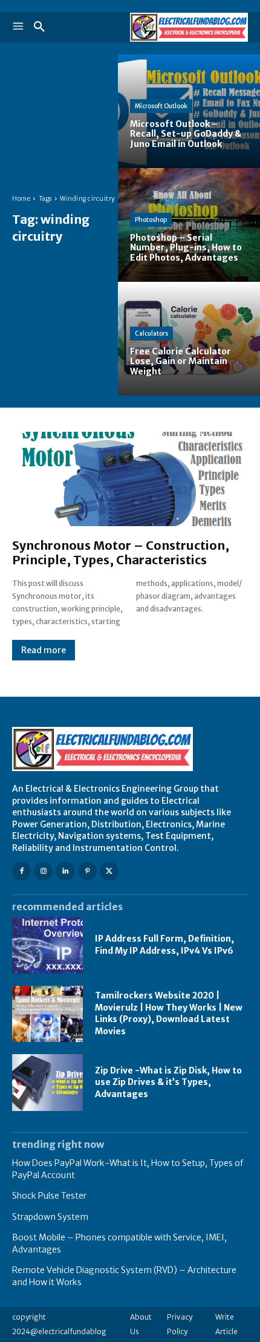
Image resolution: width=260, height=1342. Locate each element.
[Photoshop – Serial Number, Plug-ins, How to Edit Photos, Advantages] (189, 225)
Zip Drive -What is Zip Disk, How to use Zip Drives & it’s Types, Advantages (168, 1082)
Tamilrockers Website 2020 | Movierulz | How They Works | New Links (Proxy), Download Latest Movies (168, 1013)
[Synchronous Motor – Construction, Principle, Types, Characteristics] (130, 479)
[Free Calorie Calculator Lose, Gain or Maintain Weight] (189, 339)
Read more (43, 650)
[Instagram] (43, 871)
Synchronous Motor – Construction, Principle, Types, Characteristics (120, 552)
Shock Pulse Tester (49, 1195)
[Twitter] (109, 871)
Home (21, 199)
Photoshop (151, 220)
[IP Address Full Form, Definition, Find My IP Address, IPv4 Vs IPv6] (47, 945)
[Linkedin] (65, 871)
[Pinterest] (87, 871)
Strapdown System (50, 1216)
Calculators (151, 333)
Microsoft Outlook (161, 106)
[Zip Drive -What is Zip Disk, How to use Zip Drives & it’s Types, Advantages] (47, 1082)
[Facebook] (21, 871)
